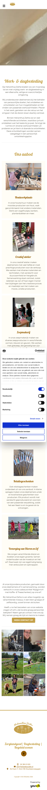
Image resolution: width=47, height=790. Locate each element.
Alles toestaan (23, 425)
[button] (23, 620)
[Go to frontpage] (27, 4)
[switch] (41, 396)
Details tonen (35, 418)
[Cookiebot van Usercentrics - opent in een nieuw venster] (34, 351)
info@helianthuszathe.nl (25, 767)
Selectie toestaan (23, 431)
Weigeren (23, 438)
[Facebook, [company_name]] (24, 753)
